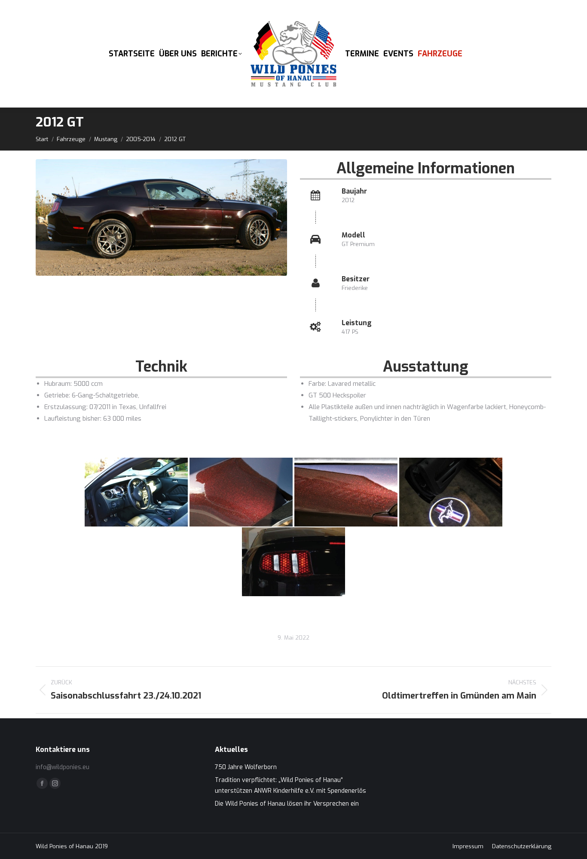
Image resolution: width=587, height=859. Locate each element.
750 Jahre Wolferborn (246, 767)
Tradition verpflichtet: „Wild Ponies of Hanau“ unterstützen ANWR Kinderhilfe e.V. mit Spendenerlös (290, 785)
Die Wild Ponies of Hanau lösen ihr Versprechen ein (287, 804)
